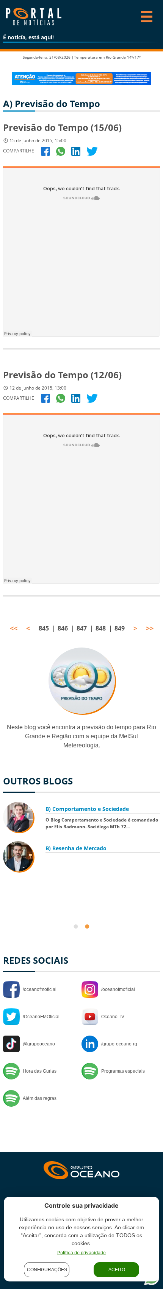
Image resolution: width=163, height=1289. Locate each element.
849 (119, 628)
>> (150, 628)
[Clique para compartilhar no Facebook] (45, 151)
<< (13, 628)
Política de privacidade (81, 1252)
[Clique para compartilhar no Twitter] (92, 151)
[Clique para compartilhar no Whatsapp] (61, 151)
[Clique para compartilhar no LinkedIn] (76, 151)
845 (44, 628)
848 (101, 628)
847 (82, 628)
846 (63, 628)
